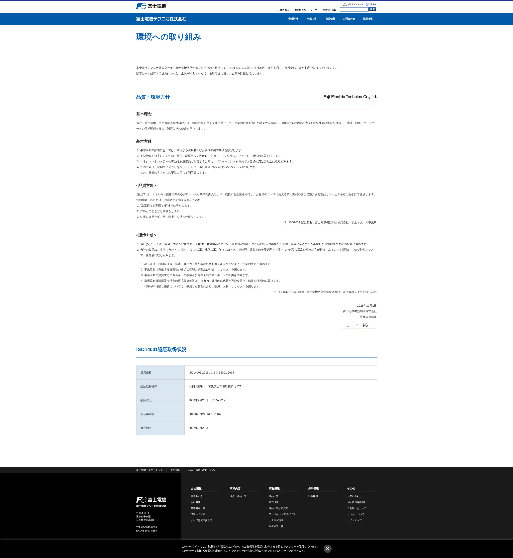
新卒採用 (313, 496)
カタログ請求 (276, 520)
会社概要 (195, 502)
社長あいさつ (198, 496)
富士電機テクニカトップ (149, 470)
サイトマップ (354, 520)
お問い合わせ (354, 496)
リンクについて (355, 514)
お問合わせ (349, 18)
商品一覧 (274, 496)
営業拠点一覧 (198, 508)
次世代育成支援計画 (201, 520)
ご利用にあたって (357, 508)
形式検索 (274, 502)
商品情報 (330, 18)
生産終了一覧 (276, 526)
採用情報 (368, 18)
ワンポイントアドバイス (282, 514)
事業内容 (312, 18)
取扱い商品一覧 (238, 496)
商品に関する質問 (278, 508)
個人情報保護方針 (357, 502)
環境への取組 (198, 514)
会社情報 (293, 18)
